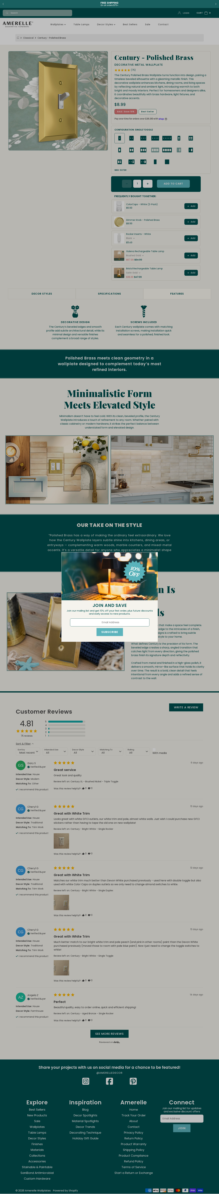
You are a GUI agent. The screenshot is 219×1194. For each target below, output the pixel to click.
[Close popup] (154, 556)
